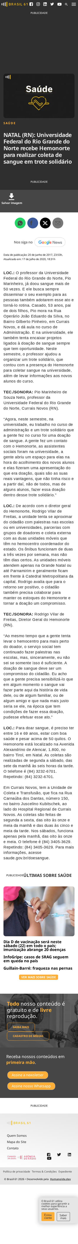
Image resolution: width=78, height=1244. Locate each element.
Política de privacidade (16, 1171)
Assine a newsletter (28, 1075)
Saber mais (63, 1216)
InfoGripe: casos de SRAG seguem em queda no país (35, 959)
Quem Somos (17, 1135)
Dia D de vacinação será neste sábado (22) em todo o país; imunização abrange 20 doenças (34, 945)
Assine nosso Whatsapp (31, 1086)
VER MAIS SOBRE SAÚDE (38, 977)
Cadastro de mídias (28, 1036)
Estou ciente (48, 1216)
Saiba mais (21, 1027)
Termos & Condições (44, 1171)
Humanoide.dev (60, 1179)
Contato (13, 1148)
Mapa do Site (16, 1142)
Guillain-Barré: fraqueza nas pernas (37, 968)
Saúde (9, 123)
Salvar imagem (12, 203)
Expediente (65, 1171)
